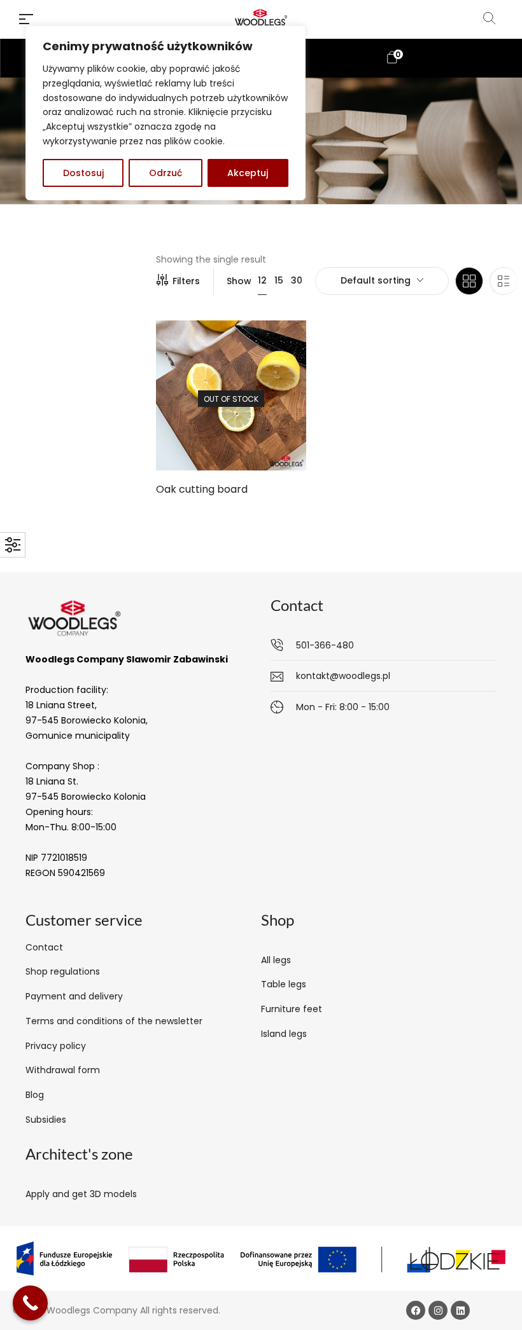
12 (262, 280)
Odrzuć (165, 173)
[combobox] (382, 281)
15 (278, 280)
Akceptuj (247, 173)
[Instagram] (438, 1310)
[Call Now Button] (30, 1302)
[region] (165, 112)
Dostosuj (83, 173)
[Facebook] (415, 1310)
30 (296, 280)
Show (239, 281)
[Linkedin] (460, 1310)
